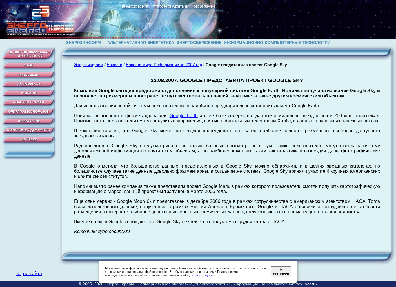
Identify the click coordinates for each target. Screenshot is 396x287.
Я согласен (281, 271)
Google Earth (184, 115)
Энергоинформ (88, 64)
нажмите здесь (202, 275)
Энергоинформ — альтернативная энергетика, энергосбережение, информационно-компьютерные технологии (211, 283)
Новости (114, 64)
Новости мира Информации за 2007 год (164, 64)
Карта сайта (29, 273)
